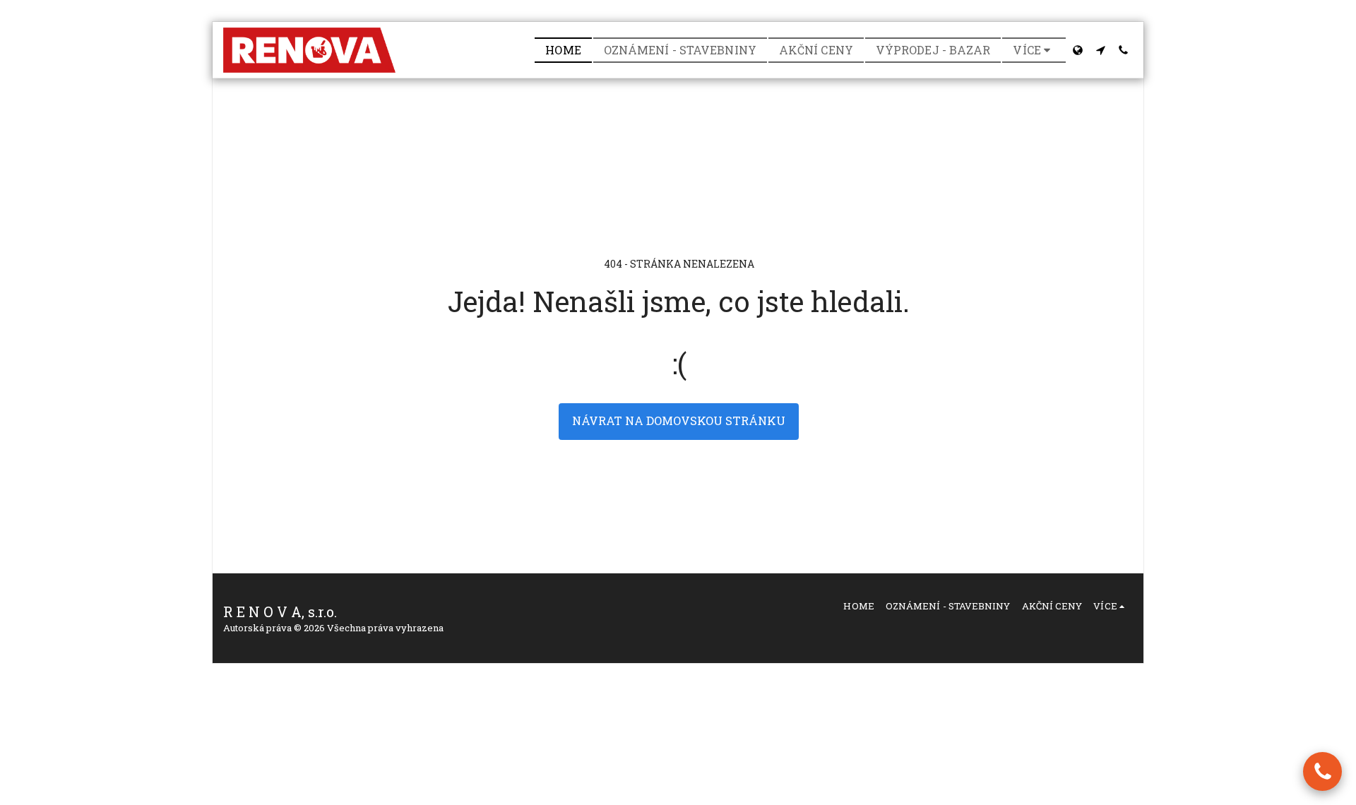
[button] (1100, 50)
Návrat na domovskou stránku (678, 420)
